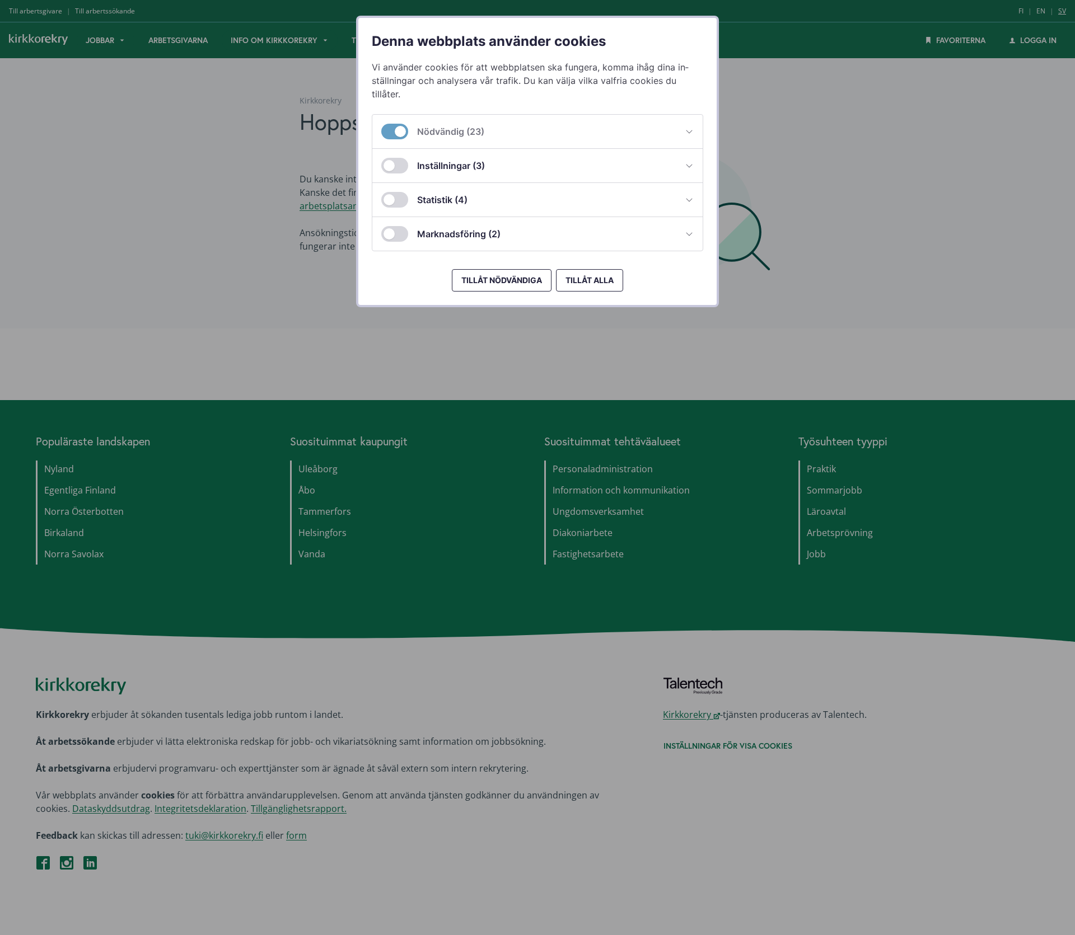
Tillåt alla (589, 280)
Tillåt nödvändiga (501, 280)
